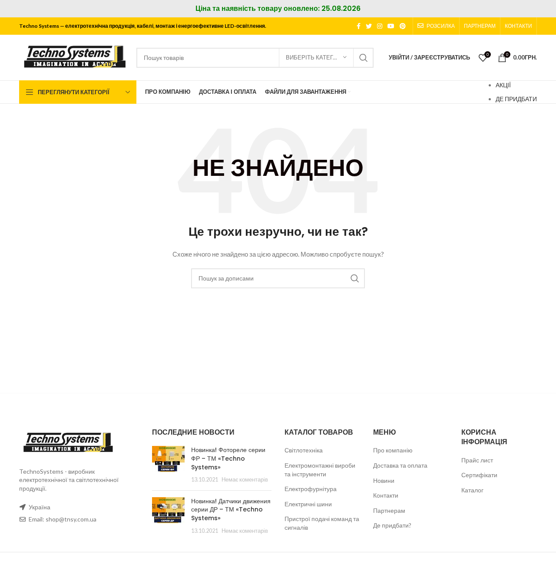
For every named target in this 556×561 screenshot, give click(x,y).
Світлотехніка (304, 450)
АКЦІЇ (503, 85)
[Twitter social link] (368, 26)
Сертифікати (479, 474)
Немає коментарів (245, 479)
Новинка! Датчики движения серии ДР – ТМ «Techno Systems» (231, 509)
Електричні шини (308, 504)
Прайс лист (477, 460)
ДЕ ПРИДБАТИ (516, 98)
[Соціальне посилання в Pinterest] (402, 26)
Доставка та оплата (400, 465)
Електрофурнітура (311, 488)
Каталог (472, 490)
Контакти (385, 495)
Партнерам (389, 510)
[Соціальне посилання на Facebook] (358, 26)
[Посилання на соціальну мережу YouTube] (391, 26)
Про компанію (393, 450)
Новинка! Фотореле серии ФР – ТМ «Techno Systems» (228, 458)
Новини (383, 480)
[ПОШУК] (364, 58)
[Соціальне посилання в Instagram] (379, 26)
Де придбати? (392, 525)
